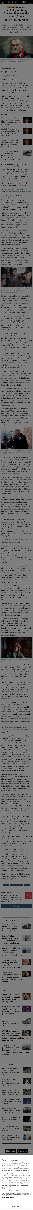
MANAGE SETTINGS (16, 1207)
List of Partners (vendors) (8, 1197)
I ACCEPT (16, 1202)
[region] (16, 1182)
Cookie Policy (26, 1177)
